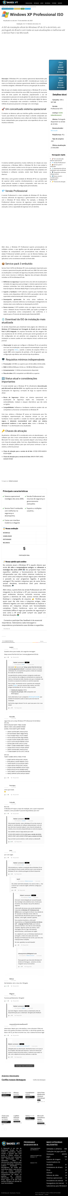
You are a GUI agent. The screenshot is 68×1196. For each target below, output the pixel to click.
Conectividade (17, 1121)
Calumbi (24, 820)
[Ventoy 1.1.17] (29, 1110)
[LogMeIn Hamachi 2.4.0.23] (18, 1110)
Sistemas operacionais (14, 6)
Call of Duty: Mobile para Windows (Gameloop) (41, 1095)
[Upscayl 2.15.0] (6, 1087)
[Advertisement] (34, 46)
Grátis (22, 8)
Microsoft (27, 8)
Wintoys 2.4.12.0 (16, 1093)
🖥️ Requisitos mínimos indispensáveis (58, 173)
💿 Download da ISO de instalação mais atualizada (58, 169)
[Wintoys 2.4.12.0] (18, 1087)
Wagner (23, 1008)
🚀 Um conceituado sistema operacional (57, 159)
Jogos (39, 1100)
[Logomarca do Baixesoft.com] (10, 2)
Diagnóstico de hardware (29, 1097)
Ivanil (29, 897)
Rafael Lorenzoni (13, 481)
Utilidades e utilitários (16, 1097)
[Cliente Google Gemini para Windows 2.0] (26, 1150)
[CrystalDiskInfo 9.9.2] (29, 1087)
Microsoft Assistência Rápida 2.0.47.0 (41, 1118)
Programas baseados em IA (5, 1095)
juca (23, 865)
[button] (65, 3)
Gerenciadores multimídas (5, 1122)
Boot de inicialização (28, 1118)
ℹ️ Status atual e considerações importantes (56, 177)
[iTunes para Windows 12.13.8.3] (6, 1110)
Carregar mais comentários (24, 1065)
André (23, 664)
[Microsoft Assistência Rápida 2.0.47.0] (41, 1110)
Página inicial (5, 6)
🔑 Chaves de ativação (58, 181)
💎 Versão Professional (58, 162)
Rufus (16, 350)
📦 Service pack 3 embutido (56, 165)
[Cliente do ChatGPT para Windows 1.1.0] (26, 1157)
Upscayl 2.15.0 (6, 1092)
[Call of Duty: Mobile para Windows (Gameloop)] (41, 1087)
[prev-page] (3, 1129)
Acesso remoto (41, 1123)
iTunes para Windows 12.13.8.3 (5, 1117)
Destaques (17, 8)
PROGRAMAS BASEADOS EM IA (31, 1143)
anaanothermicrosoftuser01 (23, 1046)
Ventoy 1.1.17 (29, 1116)
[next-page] (5, 1129)
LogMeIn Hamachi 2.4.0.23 (16, 1117)
